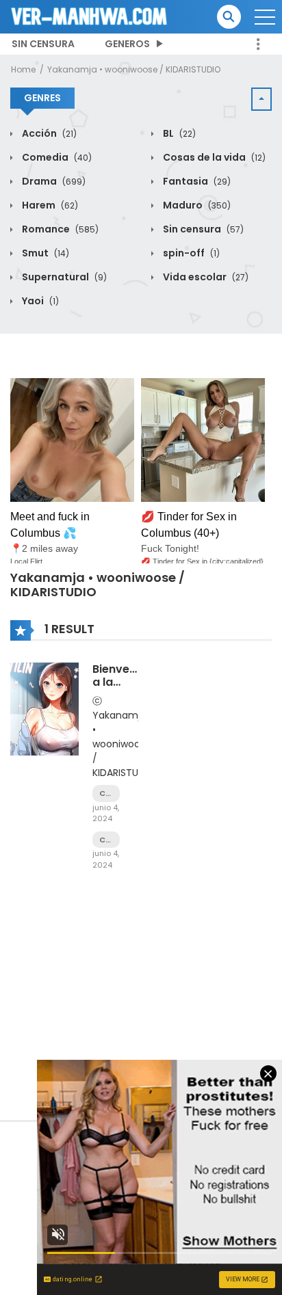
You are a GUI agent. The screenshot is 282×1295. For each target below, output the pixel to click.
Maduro (196, 205)
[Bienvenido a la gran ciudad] (44, 708)
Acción (48, 133)
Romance (59, 229)
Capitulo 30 (106, 793)
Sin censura (43, 44)
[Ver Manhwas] (89, 16)
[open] (265, 17)
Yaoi (39, 301)
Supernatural (63, 277)
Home (23, 69)
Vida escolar (204, 277)
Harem (49, 205)
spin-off (190, 253)
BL (178, 133)
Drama (53, 181)
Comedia (56, 157)
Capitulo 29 (106, 840)
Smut (44, 253)
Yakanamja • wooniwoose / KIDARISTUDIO (133, 69)
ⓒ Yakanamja (119, 708)
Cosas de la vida (213, 157)
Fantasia (196, 181)
